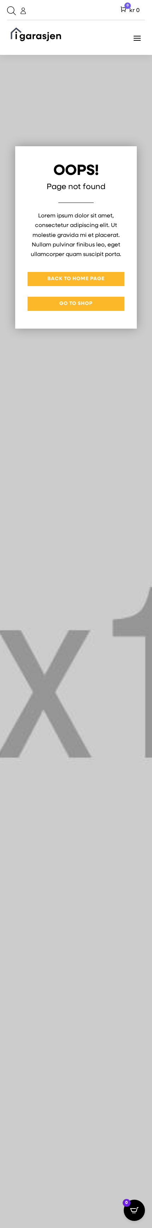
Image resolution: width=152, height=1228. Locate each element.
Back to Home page (76, 279)
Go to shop (76, 303)
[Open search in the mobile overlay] (10, 11)
